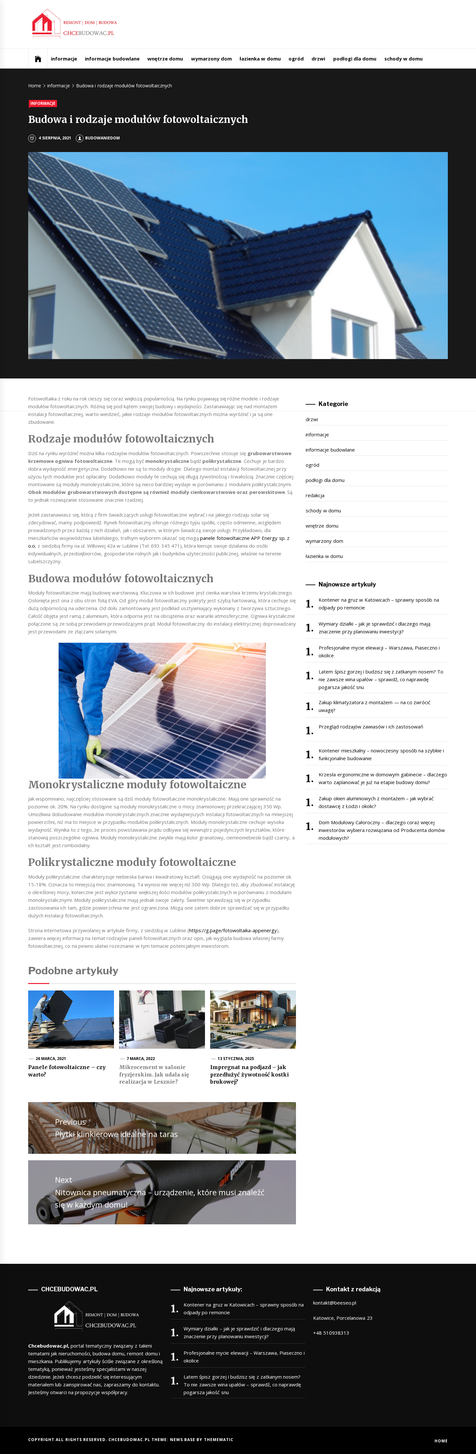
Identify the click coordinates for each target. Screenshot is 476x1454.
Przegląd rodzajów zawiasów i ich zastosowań (371, 726)
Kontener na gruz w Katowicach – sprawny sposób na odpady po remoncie (379, 603)
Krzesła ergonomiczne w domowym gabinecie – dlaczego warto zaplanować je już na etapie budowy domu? (383, 778)
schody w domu (403, 58)
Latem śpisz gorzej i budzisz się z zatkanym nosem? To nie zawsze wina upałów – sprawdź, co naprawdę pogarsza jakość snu (381, 679)
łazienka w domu (260, 58)
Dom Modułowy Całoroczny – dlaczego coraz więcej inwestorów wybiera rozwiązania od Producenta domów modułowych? (382, 830)
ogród (296, 58)
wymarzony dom (211, 58)
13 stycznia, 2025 (236, 1058)
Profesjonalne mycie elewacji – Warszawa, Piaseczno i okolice (379, 651)
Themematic (218, 1439)
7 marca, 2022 (141, 1058)
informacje (64, 58)
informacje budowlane (112, 58)
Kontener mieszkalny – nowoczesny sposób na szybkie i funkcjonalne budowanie (381, 754)
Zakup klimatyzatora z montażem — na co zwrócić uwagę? (374, 706)
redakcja (315, 495)
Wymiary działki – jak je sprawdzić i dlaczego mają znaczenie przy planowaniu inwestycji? (374, 627)
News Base (183, 1439)
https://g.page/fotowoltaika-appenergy (233, 930)
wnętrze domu (165, 58)
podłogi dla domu (355, 58)
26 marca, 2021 (51, 1058)
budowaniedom (102, 138)
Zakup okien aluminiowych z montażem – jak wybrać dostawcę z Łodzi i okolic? (376, 802)
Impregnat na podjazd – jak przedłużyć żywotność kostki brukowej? (249, 1074)
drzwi (318, 58)
